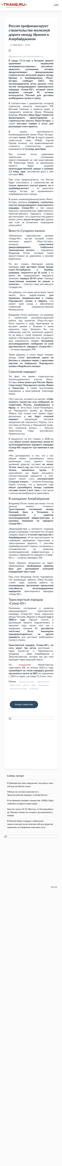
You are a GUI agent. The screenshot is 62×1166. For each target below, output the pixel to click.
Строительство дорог (27, 682)
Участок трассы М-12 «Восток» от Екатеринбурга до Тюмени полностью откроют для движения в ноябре (30, 812)
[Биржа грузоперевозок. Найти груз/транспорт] (14, 5)
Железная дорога (44, 682)
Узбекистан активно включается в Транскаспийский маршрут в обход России (27, 793)
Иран (34, 685)
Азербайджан (44, 685)
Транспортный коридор (19, 689)
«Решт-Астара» (16, 685)
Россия (26, 685)
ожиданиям (25, 665)
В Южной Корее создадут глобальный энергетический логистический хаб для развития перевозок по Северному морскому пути (30, 824)
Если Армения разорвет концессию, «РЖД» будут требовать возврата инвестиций (30, 802)
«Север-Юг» (34, 689)
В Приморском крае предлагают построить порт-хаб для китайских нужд (30, 784)
